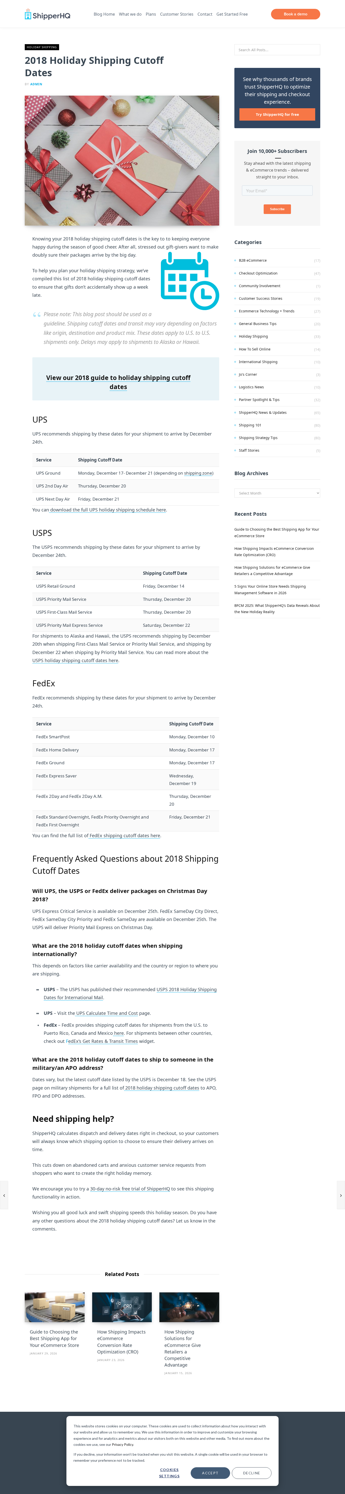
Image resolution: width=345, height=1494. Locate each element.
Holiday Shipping (42, 47)
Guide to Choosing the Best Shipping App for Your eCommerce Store (54, 1338)
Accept (210, 1473)
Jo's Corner (248, 374)
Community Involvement (259, 285)
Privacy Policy (122, 1444)
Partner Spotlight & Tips (259, 399)
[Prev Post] (4, 1195)
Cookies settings (169, 1473)
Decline (251, 1473)
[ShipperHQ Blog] (47, 14)
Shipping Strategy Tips (258, 437)
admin (36, 84)
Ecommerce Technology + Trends (266, 311)
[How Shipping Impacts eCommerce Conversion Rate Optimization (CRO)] (122, 1307)
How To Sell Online (254, 349)
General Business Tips (258, 323)
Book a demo (295, 14)
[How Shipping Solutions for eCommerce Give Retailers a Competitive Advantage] (189, 1307)
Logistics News (251, 387)
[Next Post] (341, 1195)
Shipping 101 (250, 425)
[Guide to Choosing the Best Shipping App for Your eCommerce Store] (55, 1307)
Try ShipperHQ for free (277, 114)
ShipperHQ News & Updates (263, 412)
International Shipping (258, 361)
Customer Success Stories (260, 298)
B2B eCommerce (253, 260)
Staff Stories (249, 450)
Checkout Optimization (258, 273)
